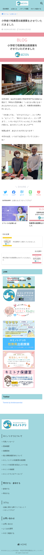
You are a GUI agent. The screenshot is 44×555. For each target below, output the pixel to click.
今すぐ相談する (36, 9)
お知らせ (14, 9)
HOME (23, 544)
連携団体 (6, 451)
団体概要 (6, 9)
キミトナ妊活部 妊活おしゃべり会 (15, 465)
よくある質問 (8, 529)
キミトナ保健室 (8, 469)
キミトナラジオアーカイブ (12, 474)
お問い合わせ (8, 524)
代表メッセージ (8, 441)
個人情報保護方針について (12, 455)
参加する (6, 489)
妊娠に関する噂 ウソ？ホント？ (14, 507)
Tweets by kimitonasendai (12, 403)
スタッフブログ (26, 200)
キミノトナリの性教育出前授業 (14, 460)
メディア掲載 (23, 9)
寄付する (6, 493)
